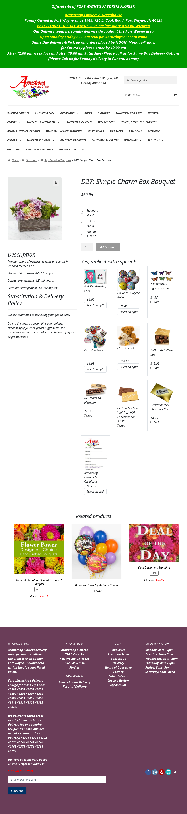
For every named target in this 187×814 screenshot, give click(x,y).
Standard (92, 210)
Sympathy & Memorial (40, 122)
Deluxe (91, 221)
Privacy (118, 672)
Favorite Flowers (38, 140)
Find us (74, 667)
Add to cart (108, 247)
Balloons (135, 131)
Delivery (118, 663)
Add (156, 302)
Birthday (104, 113)
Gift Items (13, 149)
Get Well (154, 113)
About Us (153, 140)
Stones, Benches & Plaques (138, 122)
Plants (11, 122)
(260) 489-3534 (75, 663)
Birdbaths (116, 131)
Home (15, 160)
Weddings (130, 140)
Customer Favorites (105, 140)
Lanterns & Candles (78, 122)
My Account (118, 685)
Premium (92, 232)
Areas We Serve (118, 654)
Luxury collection (71, 149)
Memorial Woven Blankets (64, 131)
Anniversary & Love (129, 113)
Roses (88, 113)
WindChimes (106, 122)
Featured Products (73, 140)
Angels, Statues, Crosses (23, 131)
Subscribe (17, 791)
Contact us (118, 659)
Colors (12, 140)
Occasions (67, 113)
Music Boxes (95, 131)
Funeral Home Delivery (74, 682)
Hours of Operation (118, 667)
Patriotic (153, 131)
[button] (56, 183)
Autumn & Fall (44, 113)
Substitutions (118, 676)
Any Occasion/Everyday (58, 160)
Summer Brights (18, 113)
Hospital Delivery (75, 686)
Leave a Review (118, 681)
